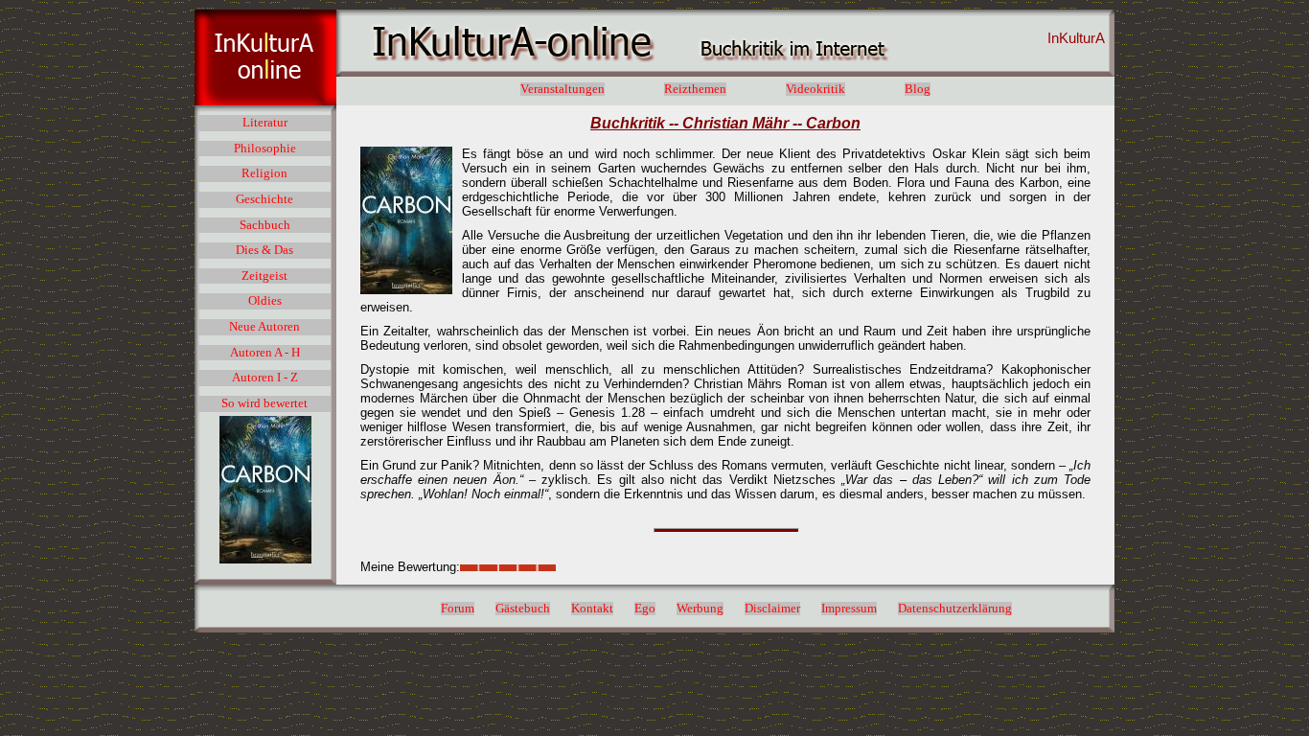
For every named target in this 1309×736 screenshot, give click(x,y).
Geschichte (264, 199)
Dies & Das (264, 250)
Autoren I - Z (265, 377)
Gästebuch (522, 608)
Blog (917, 89)
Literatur (264, 122)
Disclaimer (772, 608)
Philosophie (265, 148)
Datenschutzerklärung (955, 608)
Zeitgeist (264, 276)
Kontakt (592, 608)
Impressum (849, 608)
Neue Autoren (264, 327)
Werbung (700, 608)
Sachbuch (265, 225)
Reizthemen (695, 89)
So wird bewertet (264, 403)
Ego (644, 608)
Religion (264, 173)
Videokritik (815, 89)
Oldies (265, 301)
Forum (457, 608)
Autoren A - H (265, 352)
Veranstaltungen (562, 89)
